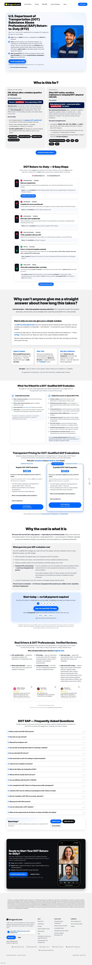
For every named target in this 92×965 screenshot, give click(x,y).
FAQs (19, 937)
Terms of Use (18, 908)
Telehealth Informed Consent (61, 930)
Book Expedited (65, 505)
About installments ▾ (17, 500)
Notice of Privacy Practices (60, 925)
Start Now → (11, 937)
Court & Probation (55, 4)
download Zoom (27, 407)
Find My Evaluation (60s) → (46, 152)
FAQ (39, 933)
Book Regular (27, 506)
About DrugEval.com (76, 921)
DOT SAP (44, 4)
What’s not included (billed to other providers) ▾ (24, 495)
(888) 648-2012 (68, 821)
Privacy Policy (25, 908)
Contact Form (14, 943)
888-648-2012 (14, 941)
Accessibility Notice (59, 928)
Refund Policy (64, 514)
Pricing (37, 4)
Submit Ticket (56, 821)
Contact (40, 926)
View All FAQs (56, 826)
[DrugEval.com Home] (14, 919)
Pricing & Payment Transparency (49, 514)
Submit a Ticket (34, 874)
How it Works (27, 4)
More (65, 4)
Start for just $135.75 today (46, 608)
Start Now (83, 4)
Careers (73, 926)
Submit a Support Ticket (43, 928)
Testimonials (41, 924)
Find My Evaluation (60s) (17, 61)
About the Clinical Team (76, 924)
